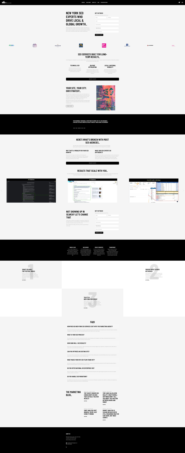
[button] (1, 190)
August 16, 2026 (92, 391)
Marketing (104, 391)
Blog (70, 439)
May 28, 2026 (109, 391)
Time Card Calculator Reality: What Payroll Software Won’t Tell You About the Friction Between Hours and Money (110, 397)
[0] (179, 2)
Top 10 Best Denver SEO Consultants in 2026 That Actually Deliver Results (91, 395)
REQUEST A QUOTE (99, 35)
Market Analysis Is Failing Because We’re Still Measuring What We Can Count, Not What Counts (111, 414)
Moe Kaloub (74, 439)
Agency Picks (86, 391)
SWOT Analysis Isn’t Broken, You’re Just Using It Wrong (90, 412)
